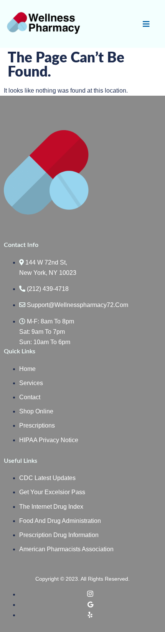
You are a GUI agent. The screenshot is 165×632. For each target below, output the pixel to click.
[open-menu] (146, 24)
